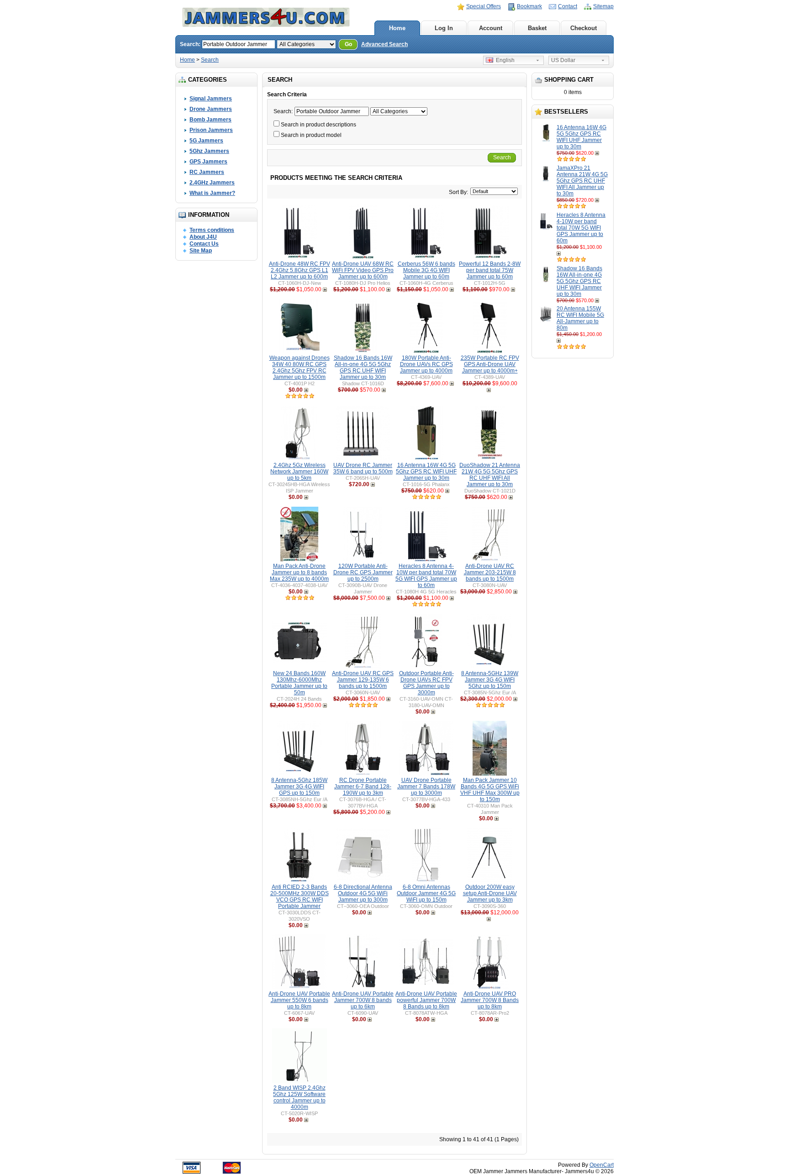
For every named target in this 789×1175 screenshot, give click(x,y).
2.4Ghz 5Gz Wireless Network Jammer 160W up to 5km (299, 471)
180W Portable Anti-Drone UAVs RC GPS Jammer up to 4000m (426, 364)
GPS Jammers (208, 161)
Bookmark (529, 6)
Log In (444, 28)
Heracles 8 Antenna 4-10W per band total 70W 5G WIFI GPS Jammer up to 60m (581, 228)
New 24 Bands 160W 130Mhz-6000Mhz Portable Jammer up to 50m (299, 683)
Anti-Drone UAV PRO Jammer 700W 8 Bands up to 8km (490, 1000)
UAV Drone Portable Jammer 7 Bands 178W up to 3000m (426, 786)
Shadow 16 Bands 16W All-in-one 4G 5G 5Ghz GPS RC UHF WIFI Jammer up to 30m (579, 281)
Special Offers (483, 6)
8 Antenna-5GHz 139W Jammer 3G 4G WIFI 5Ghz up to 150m (489, 679)
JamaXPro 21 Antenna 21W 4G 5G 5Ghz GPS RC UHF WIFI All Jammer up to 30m (582, 181)
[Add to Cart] (598, 152)
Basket (537, 28)
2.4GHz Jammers (212, 182)
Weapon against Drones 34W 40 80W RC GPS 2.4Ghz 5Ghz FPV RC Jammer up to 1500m (299, 367)
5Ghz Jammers (209, 151)
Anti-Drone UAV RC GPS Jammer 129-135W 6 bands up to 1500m (363, 679)
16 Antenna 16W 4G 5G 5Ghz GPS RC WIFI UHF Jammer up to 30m (581, 137)
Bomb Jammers (210, 119)
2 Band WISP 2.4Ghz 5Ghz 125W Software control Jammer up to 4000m (299, 1097)
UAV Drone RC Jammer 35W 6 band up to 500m (363, 468)
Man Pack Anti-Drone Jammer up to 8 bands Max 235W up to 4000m (299, 572)
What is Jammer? (212, 193)
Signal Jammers (210, 98)
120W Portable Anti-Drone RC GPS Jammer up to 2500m (363, 572)
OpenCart (601, 1165)
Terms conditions (211, 230)
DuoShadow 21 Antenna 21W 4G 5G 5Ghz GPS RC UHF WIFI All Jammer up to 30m (489, 475)
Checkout (583, 28)
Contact (567, 6)
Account (490, 28)
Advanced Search (384, 44)
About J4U (203, 237)
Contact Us (204, 244)
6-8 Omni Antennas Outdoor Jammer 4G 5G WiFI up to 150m (426, 893)
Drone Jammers (210, 109)
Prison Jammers (211, 130)
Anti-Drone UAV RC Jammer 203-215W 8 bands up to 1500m (490, 572)
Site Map (200, 250)
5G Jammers (206, 140)
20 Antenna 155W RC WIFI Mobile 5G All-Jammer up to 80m (580, 318)
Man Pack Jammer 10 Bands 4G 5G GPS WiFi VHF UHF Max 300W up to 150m (490, 790)
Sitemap (603, 6)
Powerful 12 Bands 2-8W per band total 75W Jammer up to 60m (490, 270)
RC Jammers (206, 172)
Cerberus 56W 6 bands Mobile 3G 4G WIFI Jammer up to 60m (426, 270)
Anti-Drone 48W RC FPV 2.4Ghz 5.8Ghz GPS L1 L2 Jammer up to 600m (299, 270)
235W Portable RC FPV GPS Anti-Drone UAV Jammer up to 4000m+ (490, 364)
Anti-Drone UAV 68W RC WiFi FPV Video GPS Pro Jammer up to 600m (363, 270)
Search (210, 60)
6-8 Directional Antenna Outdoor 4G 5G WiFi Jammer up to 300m (363, 893)
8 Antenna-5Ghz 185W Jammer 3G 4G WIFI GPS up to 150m (299, 786)
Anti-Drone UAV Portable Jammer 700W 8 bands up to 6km (363, 1000)
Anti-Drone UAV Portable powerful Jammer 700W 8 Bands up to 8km (426, 1000)
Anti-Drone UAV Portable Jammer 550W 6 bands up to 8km (299, 1000)
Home (397, 28)
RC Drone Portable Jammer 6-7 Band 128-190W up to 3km (362, 786)
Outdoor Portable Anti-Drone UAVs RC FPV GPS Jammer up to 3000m (426, 683)
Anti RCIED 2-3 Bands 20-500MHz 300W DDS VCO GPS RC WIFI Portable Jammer (299, 896)
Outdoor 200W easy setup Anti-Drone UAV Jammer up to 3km (490, 893)
